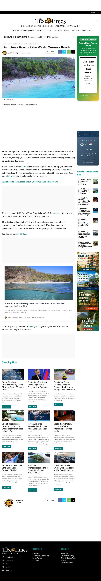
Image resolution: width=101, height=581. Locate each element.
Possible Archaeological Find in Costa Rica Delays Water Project (38, 469)
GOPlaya (24, 166)
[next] (72, 37)
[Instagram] (3, 560)
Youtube (9, 570)
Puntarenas (96, 134)
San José (79, 134)
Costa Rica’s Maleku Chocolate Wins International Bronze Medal (63, 427)
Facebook (9, 557)
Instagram (9, 560)
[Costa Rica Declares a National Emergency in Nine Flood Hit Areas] (95, 220)
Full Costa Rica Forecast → (88, 160)
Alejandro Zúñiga (14, 53)
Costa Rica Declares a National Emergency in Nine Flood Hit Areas (83, 223)
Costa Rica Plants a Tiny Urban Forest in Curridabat (85, 182)
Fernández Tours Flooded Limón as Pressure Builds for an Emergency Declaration (64, 386)
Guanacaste (84, 134)
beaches (9, 44)
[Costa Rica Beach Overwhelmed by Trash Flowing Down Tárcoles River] (13, 374)
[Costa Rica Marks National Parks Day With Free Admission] (95, 190)
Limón (90, 134)
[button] (96, 20)
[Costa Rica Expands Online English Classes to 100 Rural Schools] (64, 457)
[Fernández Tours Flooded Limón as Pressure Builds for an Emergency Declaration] (64, 374)
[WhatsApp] (69, 52)
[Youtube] (3, 570)
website (57, 213)
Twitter (8, 567)
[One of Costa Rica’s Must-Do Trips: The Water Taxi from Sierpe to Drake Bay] (13, 415)
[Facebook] (60, 52)
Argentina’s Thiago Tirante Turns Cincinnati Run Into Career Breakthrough (84, 212)
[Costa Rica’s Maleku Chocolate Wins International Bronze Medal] (64, 415)
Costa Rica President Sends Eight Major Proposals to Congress (38, 384)
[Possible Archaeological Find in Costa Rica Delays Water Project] (39, 457)
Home (3, 44)
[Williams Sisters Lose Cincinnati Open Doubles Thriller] (13, 457)
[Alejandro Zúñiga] (4, 53)
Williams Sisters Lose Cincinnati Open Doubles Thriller (12, 467)
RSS (7, 564)
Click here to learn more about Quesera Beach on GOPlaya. (30, 181)
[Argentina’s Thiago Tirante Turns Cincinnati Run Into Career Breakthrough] (95, 210)
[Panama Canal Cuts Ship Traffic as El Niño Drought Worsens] (95, 243)
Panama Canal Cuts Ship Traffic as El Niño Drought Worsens (85, 244)
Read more (6, 407)
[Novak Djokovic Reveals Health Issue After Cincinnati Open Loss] (39, 415)
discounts (10, 176)
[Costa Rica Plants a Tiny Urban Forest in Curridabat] (95, 181)
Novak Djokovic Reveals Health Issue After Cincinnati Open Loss (37, 427)
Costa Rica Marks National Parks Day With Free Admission (84, 191)
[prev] (69, 37)
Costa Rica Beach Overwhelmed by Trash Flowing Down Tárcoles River (13, 386)
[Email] (73, 52)
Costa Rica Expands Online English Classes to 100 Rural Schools (64, 467)
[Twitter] (64, 52)
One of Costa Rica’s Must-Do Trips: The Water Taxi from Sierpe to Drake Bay (12, 427)
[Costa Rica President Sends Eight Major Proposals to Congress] (39, 374)
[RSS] (3, 564)
